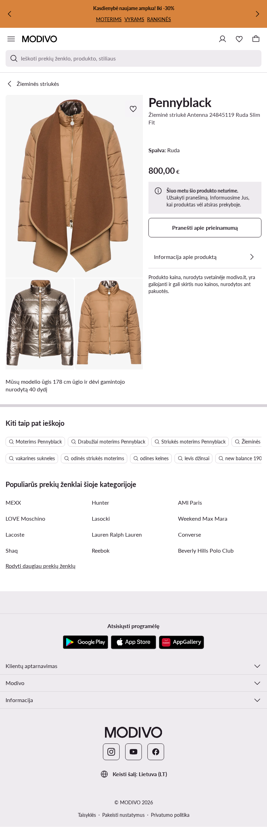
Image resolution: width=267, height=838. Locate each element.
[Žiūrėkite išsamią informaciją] (251, 257)
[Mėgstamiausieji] (239, 39)
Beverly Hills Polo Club (206, 550)
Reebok (101, 550)
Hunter (100, 502)
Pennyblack (179, 102)
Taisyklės (87, 815)
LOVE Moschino (25, 518)
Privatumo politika (170, 815)
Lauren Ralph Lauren (117, 534)
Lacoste (15, 534)
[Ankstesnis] (9, 14)
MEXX (13, 502)
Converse (189, 534)
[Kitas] (257, 14)
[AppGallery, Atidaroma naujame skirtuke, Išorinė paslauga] (181, 642)
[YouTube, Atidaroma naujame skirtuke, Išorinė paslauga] (133, 751)
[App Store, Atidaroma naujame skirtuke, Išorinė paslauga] (133, 642)
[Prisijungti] (222, 39)
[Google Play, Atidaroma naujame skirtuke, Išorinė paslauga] (85, 642)
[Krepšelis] (256, 39)
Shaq (12, 550)
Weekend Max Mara (202, 518)
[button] (74, 186)
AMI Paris (190, 502)
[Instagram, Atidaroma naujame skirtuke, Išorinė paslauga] (111, 751)
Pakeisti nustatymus (123, 815)
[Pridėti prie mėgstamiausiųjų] (134, 108)
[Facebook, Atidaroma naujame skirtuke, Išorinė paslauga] (155, 751)
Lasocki (101, 518)
